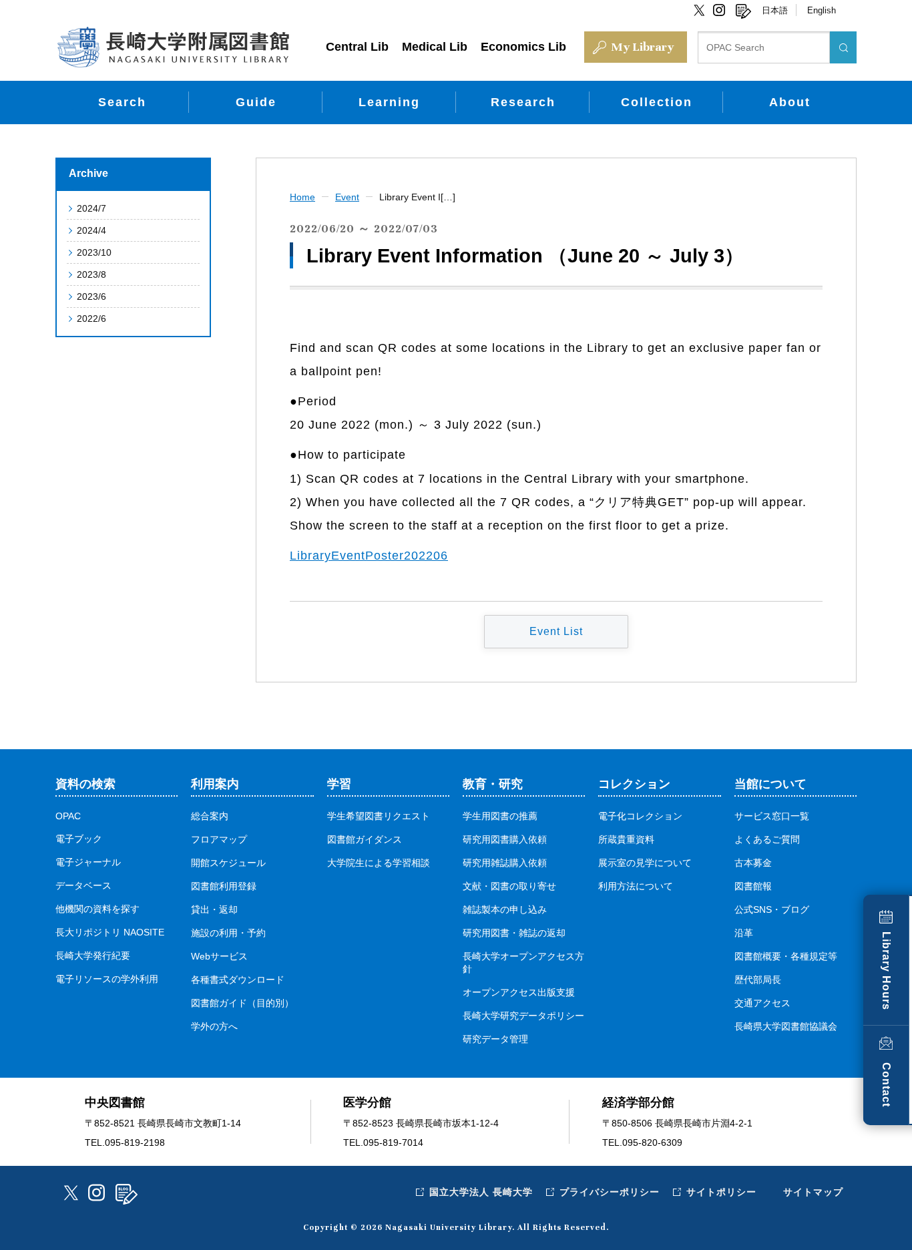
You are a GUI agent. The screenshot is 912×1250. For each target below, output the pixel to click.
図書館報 (753, 886)
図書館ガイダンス (364, 839)
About (790, 102)
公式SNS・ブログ (771, 909)
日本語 (775, 10)
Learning (389, 102)
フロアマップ (219, 839)
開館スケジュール (228, 862)
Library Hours (886, 970)
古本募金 (753, 862)
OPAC (68, 816)
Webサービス (219, 956)
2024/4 (91, 230)
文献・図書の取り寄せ (509, 886)
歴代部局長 (757, 979)
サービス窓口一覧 (771, 816)
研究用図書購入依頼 (505, 839)
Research (523, 102)
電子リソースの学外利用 (106, 979)
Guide (256, 102)
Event (347, 197)
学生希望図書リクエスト (378, 816)
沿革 (743, 932)
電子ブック (78, 838)
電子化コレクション (640, 816)
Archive (88, 173)
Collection (656, 102)
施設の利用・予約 (228, 932)
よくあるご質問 (767, 839)
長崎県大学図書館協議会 (785, 1026)
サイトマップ (813, 1192)
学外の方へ (214, 1026)
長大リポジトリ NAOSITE (109, 932)
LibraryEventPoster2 (350, 555)
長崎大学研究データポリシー (523, 1015)
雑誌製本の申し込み (505, 909)
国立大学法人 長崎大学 (481, 1192)
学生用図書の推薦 (500, 816)
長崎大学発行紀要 (92, 955)
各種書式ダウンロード (237, 979)
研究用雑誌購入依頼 (505, 862)
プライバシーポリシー (609, 1192)
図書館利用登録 (223, 886)
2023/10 (94, 252)
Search (122, 102)
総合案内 (209, 816)
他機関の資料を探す (97, 908)
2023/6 (91, 296)
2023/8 (91, 274)
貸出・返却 (214, 909)
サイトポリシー (721, 1192)
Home (302, 197)
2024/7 (91, 208)
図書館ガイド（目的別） (242, 1003)
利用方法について (635, 886)
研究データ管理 (495, 1039)
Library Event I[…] (417, 197)
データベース (83, 885)
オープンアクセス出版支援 (519, 992)
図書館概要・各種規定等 (785, 956)
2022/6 (91, 318)
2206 (433, 555)
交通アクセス (762, 1003)
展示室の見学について (645, 862)
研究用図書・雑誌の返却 (514, 932)
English (821, 10)
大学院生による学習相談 (378, 862)
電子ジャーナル (88, 862)
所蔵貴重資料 (626, 839)
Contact (886, 1084)
